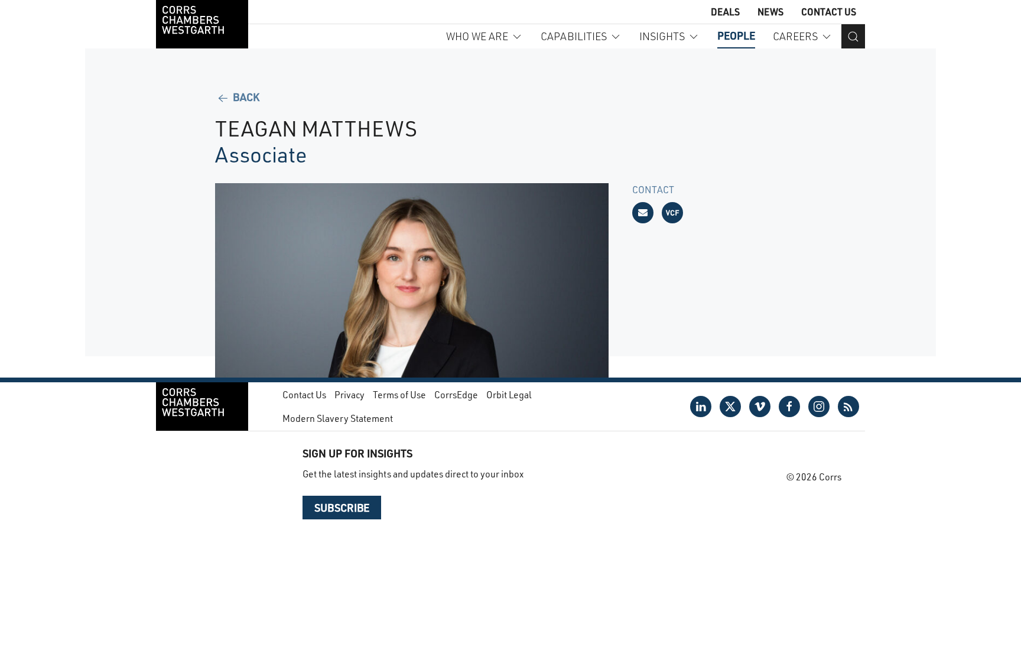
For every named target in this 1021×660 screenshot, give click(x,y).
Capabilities (574, 36)
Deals (725, 11)
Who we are (477, 36)
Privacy (349, 394)
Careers (795, 36)
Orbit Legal (509, 394)
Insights (662, 36)
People (736, 35)
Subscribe (341, 507)
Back (244, 97)
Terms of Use (399, 394)
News (770, 11)
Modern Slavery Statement (337, 418)
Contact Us (828, 11)
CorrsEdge (456, 394)
